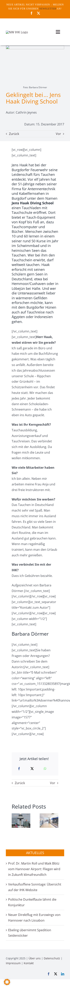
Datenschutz (52, 958)
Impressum (13, 963)
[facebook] (31, 13)
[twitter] (38, 13)
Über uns (35, 958)
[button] (15, 820)
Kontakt (29, 963)
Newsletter (47, 8)
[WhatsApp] (45, 769)
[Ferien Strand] (17, 32)
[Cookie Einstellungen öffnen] (7, 984)
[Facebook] (19, 769)
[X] (32, 769)
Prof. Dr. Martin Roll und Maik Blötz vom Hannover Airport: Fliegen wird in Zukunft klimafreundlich (34, 869)
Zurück (14, 134)
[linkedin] (62, 973)
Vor (58, 134)
